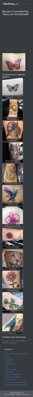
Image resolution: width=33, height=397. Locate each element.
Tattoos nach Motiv (10, 379)
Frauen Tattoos (9, 359)
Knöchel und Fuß (10, 364)
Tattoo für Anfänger (11, 369)
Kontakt (12, 394)
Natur (6, 366)
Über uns (6, 394)
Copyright (18, 394)
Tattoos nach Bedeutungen (13, 374)
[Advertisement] (16, 34)
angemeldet (12, 341)
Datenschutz (25, 394)
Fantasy (7, 356)
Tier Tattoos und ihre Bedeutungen (15, 382)
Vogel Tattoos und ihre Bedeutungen (16, 385)
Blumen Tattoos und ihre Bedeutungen (16, 353)
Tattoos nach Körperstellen (13, 377)
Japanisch (8, 361)
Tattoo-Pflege (9, 372)
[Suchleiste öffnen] (24, 4)
